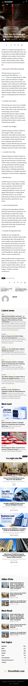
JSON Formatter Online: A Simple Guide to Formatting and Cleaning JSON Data (13, 363)
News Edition (14, 562)
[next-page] (15, 566)
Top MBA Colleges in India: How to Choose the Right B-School (14, 504)
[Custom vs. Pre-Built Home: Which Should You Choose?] (5, 603)
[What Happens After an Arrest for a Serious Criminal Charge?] (14, 438)
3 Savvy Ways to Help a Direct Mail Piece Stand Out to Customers (21, 289)
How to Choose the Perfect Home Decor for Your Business (14, 479)
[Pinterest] (18, 45)
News (3, 314)
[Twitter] (14, 45)
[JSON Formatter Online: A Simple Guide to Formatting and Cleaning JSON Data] (14, 413)
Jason (8, 39)
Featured (4, 445)
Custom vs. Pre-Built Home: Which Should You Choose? (18, 601)
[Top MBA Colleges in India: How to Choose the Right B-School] (14, 494)
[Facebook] (11, 45)
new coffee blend (10, 278)
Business (4, 28)
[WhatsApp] (21, 45)
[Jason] (4, 40)
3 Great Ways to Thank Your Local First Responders (6, 289)
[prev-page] (11, 566)
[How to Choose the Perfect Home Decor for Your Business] (14, 469)
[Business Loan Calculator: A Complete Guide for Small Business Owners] (14, 520)
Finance (4, 347)
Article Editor (14, 510)
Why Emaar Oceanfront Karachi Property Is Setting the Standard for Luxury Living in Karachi (14, 555)
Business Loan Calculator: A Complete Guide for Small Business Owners (13, 391)
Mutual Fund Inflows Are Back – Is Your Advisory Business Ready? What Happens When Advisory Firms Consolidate (17, 585)
